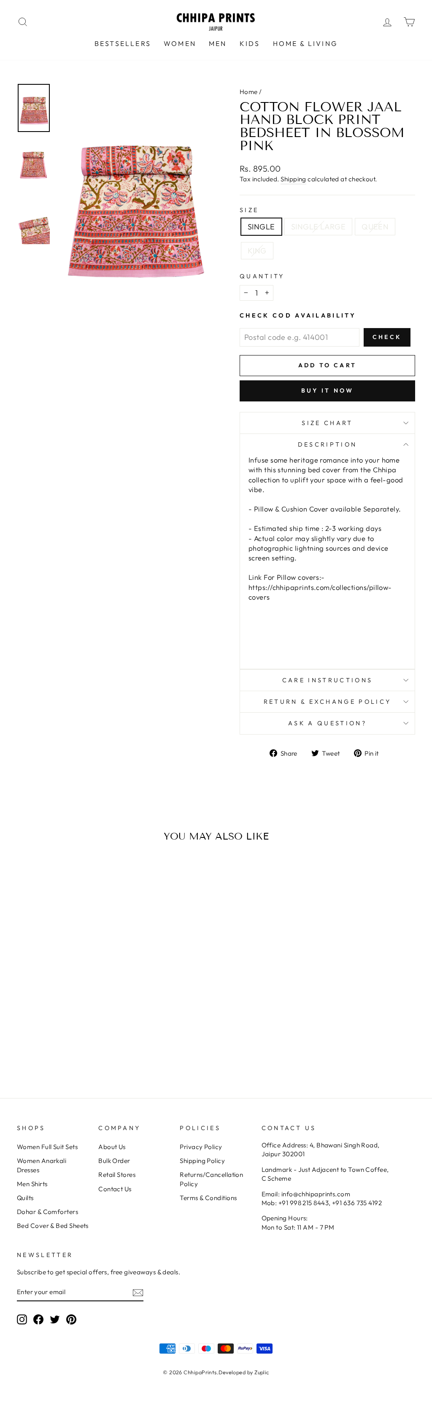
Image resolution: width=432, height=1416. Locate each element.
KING (257, 251)
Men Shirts (32, 1184)
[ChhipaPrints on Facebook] (38, 1319)
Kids (250, 43)
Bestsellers (122, 43)
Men (218, 43)
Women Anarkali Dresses (41, 1165)
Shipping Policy (202, 1161)
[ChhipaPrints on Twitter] (55, 1319)
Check (387, 337)
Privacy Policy (201, 1147)
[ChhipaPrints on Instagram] (22, 1319)
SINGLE (261, 227)
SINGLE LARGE (318, 227)
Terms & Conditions (208, 1198)
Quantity (262, 276)
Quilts (25, 1198)
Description (327, 444)
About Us (112, 1147)
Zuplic (261, 1372)
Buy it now (327, 390)
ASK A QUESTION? (327, 723)
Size (249, 210)
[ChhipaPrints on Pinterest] (71, 1319)
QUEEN (375, 227)
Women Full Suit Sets (47, 1147)
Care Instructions (327, 680)
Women (180, 43)
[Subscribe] (137, 1292)
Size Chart (327, 423)
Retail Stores (116, 1175)
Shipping (293, 179)
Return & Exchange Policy (328, 701)
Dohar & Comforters (47, 1212)
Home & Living (305, 43)
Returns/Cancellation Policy (211, 1179)
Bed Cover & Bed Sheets (53, 1226)
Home (249, 92)
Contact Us (115, 1189)
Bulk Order (114, 1161)
